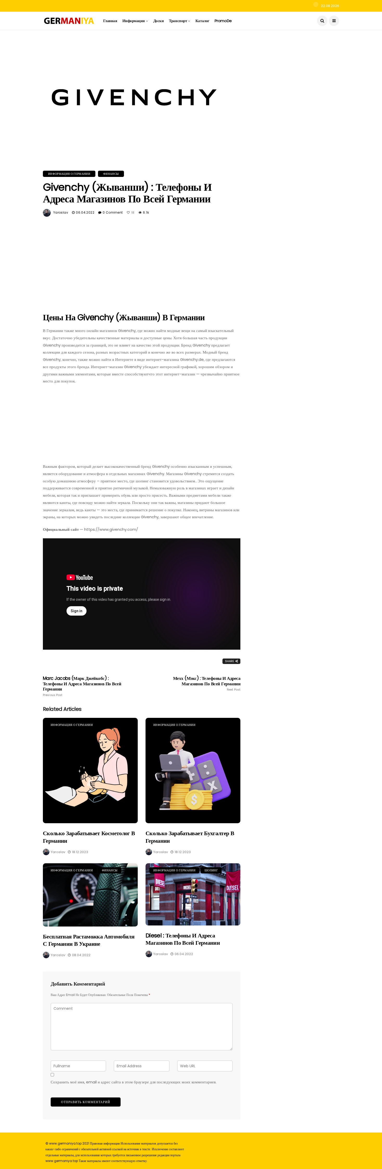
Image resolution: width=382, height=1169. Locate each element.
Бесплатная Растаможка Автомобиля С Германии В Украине (88, 940)
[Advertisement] (141, 262)
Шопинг (211, 870)
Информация (133, 20)
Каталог (202, 20)
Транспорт (178, 20)
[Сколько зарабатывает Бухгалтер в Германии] (193, 770)
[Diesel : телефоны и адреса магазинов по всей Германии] (193, 894)
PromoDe (223, 20)
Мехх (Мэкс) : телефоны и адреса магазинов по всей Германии (206, 683)
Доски (158, 20)
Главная (110, 20)
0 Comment (113, 212)
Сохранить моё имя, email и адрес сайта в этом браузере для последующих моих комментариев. (133, 1082)
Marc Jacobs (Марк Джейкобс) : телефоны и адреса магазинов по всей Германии (82, 686)
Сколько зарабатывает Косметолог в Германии (89, 837)
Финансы (111, 174)
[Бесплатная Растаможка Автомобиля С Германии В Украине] (90, 895)
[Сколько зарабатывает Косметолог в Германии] (90, 770)
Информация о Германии (69, 174)
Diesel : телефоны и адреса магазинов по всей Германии (183, 939)
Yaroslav (60, 212)
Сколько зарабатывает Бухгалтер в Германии (190, 837)
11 (133, 212)
